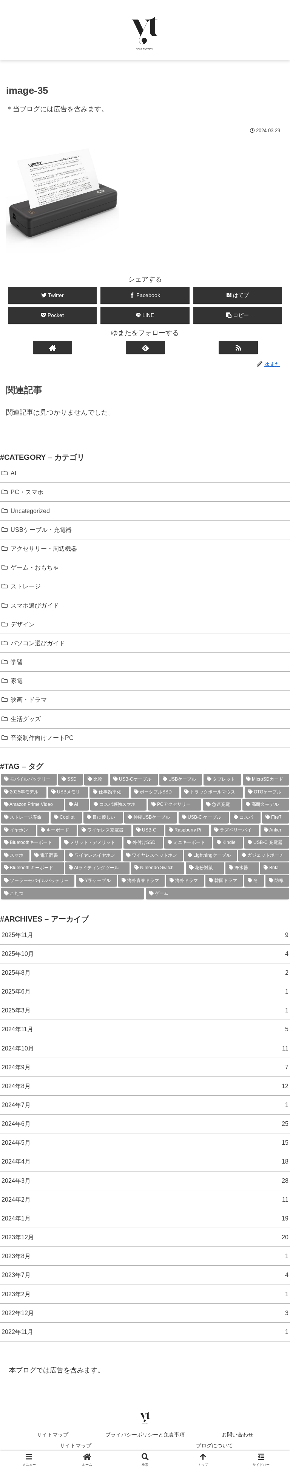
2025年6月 (145, 991)
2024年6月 (145, 1123)
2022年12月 (145, 1312)
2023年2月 (145, 1294)
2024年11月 (145, 1029)
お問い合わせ (237, 1435)
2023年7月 (145, 1274)
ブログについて (214, 1445)
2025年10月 (145, 953)
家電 (17, 680)
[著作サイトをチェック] (52, 347)
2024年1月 (145, 1218)
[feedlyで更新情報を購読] (145, 347)
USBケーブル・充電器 (41, 529)
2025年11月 (145, 934)
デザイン (23, 624)
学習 (17, 661)
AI (13, 473)
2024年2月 (145, 1199)
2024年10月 (145, 1048)
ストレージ (26, 586)
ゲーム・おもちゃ (35, 567)
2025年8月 (145, 972)
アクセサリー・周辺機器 (44, 548)
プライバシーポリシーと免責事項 (145, 1435)
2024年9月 (145, 1067)
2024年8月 (145, 1086)
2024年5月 (145, 1142)
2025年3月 (145, 1010)
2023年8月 (145, 1256)
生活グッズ (26, 718)
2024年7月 (145, 1104)
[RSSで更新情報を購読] (238, 347)
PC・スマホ (27, 491)
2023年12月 (145, 1237)
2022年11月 (145, 1331)
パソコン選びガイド (38, 643)
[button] (237, 315)
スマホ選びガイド (35, 605)
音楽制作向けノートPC (42, 737)
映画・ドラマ (29, 699)
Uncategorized (30, 510)
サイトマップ (52, 1435)
